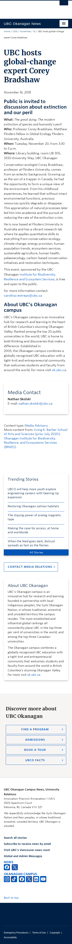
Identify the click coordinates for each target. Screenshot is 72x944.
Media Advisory (36, 425)
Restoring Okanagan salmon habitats (33, 506)
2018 (15, 31)
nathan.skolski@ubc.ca (35, 403)
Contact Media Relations (30, 566)
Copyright (55, 932)
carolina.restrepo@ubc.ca (23, 295)
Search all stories (15, 837)
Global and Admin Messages (23, 856)
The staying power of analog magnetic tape (34, 517)
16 (34, 31)
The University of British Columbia (26, 8)
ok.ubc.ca (59, 370)
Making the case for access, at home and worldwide (33, 530)
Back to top (11, 897)
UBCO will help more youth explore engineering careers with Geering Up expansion (33, 493)
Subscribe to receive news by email (27, 843)
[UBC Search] (64, 5)
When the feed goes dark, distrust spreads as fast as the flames (31, 543)
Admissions (35, 739)
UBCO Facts (35, 760)
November (25, 31)
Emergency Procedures (16, 932)
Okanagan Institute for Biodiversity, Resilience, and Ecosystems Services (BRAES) (30, 443)
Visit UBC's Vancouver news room (27, 850)
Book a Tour (35, 749)
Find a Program (35, 729)
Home (7, 31)
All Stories (36, 552)
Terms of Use (39, 932)
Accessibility (10, 937)
